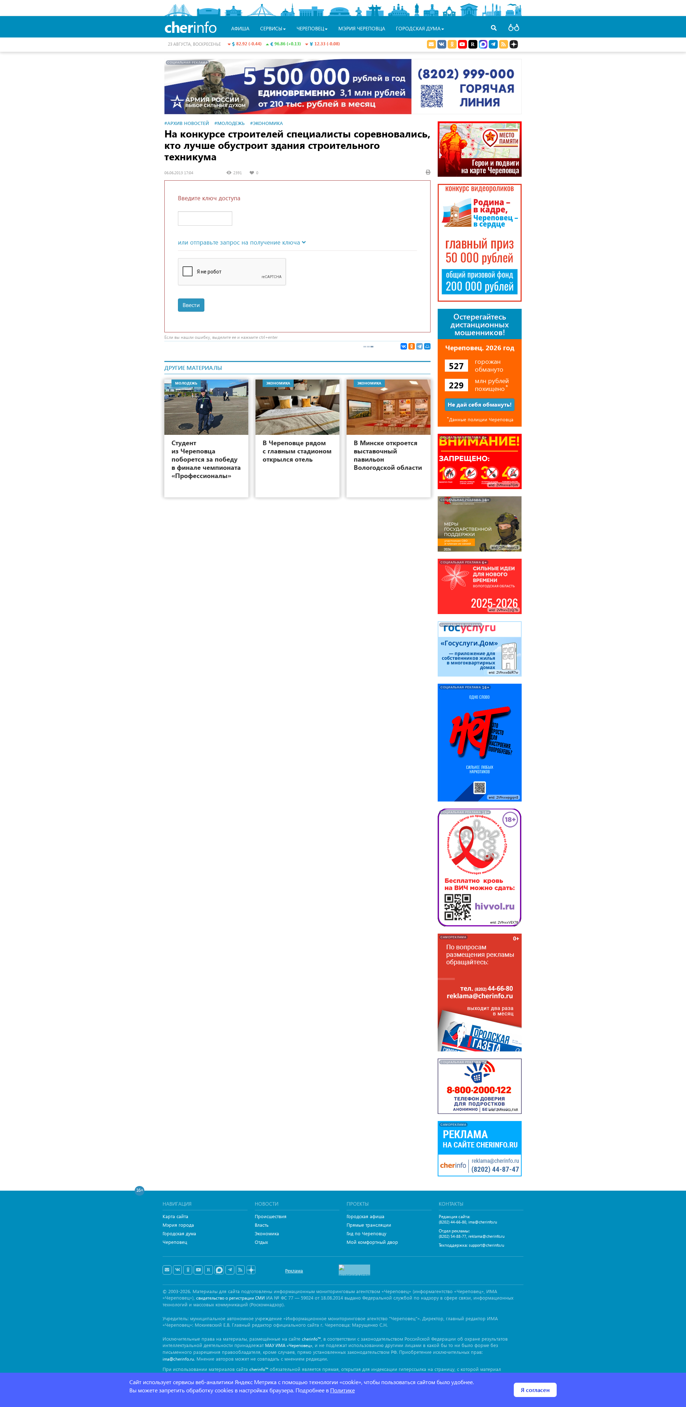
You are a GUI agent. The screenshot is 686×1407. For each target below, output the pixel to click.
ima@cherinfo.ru (482, 1222)
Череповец (175, 1242)
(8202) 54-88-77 (452, 1236)
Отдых (261, 1242)
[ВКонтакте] (404, 346)
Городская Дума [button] (418, 28)
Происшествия (271, 1216)
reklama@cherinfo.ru (486, 1236)
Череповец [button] (310, 28)
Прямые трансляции (369, 1225)
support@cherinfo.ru (486, 1245)
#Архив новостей (186, 123)
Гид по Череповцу (366, 1233)
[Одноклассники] (411, 346)
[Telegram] (419, 346)
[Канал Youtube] (462, 44)
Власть (262, 1225)
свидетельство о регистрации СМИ (230, 1298)
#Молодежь (229, 123)
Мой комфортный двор (372, 1242)
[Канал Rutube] (472, 44)
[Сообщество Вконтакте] (177, 1270)
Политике (342, 1390)
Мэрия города (178, 1225)
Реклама (294, 1270)
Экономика (267, 1233)
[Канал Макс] (483, 45)
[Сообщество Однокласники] (452, 44)
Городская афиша (365, 1216)
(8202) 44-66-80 (452, 1222)
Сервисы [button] (271, 28)
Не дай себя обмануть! (480, 404)
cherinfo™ (311, 1339)
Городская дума (179, 1233)
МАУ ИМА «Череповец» (288, 1345)
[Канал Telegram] (229, 1270)
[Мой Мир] (427, 346)
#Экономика (266, 123)
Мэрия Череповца (361, 28)
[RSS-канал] (240, 1270)
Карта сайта (175, 1216)
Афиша (240, 28)
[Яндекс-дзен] (250, 1270)
